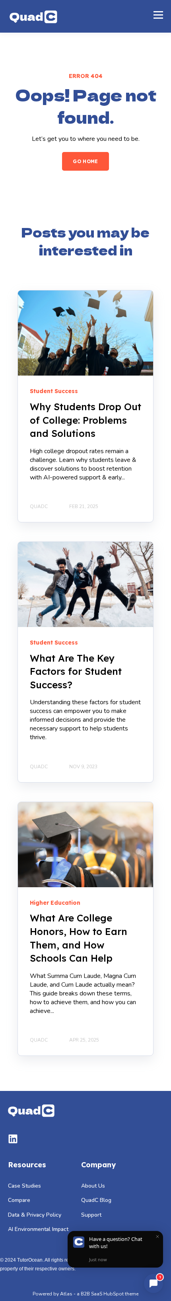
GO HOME (85, 161)
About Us (93, 1185)
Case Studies (24, 1185)
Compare (19, 1200)
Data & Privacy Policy (34, 1214)
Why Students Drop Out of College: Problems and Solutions (85, 420)
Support (91, 1214)
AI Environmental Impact (38, 1229)
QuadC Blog (96, 1200)
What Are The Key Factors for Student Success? (76, 671)
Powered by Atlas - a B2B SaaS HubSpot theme (85, 1294)
